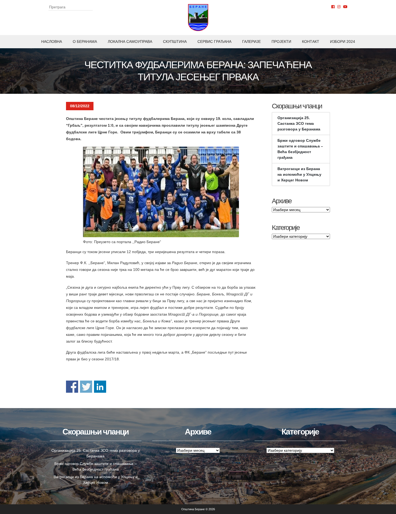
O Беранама (85, 41)
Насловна (51, 41)
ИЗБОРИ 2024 (342, 41)
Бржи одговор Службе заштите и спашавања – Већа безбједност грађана (300, 149)
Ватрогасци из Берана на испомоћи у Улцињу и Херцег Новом (299, 174)
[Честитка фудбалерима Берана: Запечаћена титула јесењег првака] (161, 192)
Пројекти (281, 41)
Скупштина (175, 41)
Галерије (251, 41)
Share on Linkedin (100, 387)
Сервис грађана (214, 41)
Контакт (310, 41)
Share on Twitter (86, 387)
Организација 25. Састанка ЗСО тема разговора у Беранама (298, 123)
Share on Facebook (72, 387)
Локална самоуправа (130, 41)
